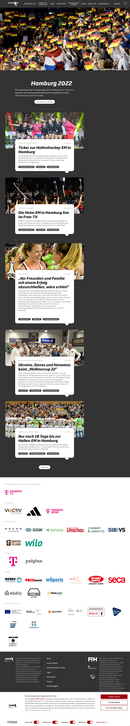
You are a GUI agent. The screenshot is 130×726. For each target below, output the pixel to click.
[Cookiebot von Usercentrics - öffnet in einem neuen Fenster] (12, 722)
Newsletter (92, 4)
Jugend (83, 4)
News (52, 4)
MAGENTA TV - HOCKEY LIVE (43, 3)
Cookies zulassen (114, 697)
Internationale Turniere (73, 3)
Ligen (49, 672)
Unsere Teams (61, 4)
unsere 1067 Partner (37, 699)
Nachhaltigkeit (52, 686)
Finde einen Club (29, 4)
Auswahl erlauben (114, 702)
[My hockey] (125, 4)
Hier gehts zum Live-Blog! (45, 102)
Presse (49, 681)
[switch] (55, 722)
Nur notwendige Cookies (114, 708)
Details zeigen (100, 722)
